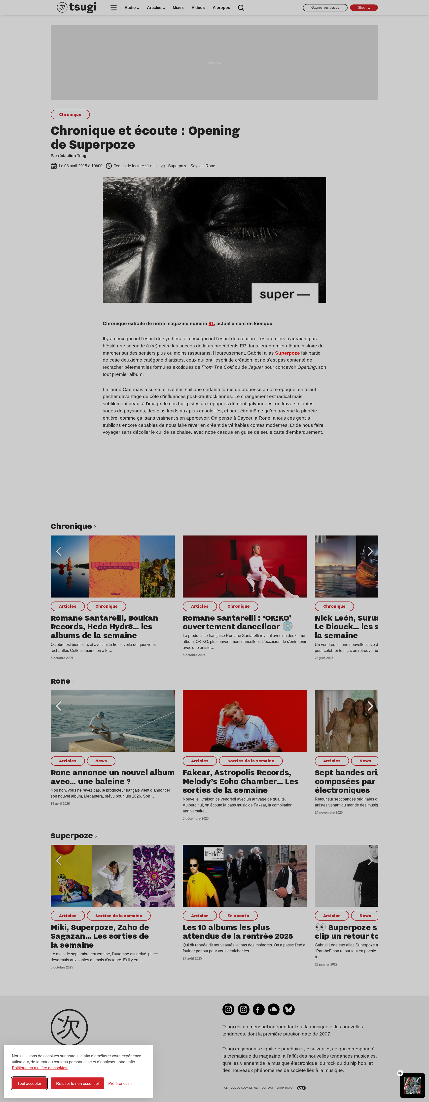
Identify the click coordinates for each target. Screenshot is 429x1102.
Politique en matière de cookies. (40, 1067)
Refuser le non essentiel (77, 1083)
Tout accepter (29, 1083)
